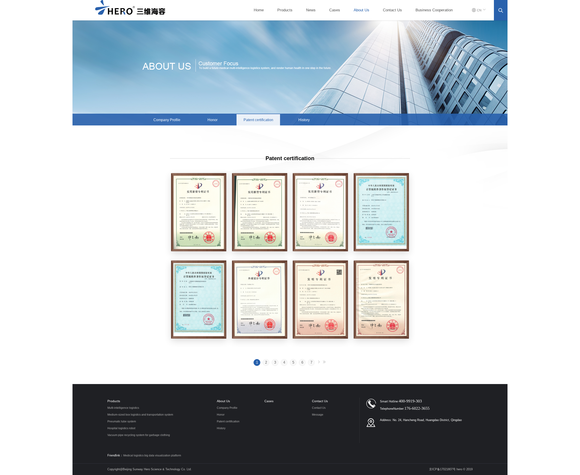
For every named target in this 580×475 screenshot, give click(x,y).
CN (479, 10)
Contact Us (392, 10)
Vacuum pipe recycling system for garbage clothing (138, 435)
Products (284, 10)
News (311, 10)
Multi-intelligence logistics (123, 407)
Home (259, 10)
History (304, 120)
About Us (361, 10)
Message (317, 414)
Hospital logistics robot (121, 428)
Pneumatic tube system (121, 421)
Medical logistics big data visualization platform (152, 455)
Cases (334, 10)
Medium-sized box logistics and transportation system (140, 414)
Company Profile (166, 120)
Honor (213, 120)
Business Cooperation (434, 10)
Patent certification (258, 120)
